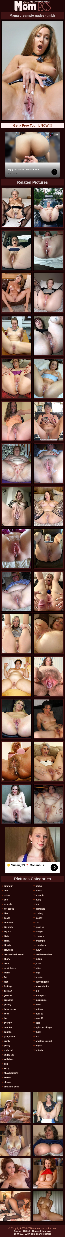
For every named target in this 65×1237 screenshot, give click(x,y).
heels (7, 1013)
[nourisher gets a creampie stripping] (16, 250)
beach (7, 918)
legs (38, 972)
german (8, 991)
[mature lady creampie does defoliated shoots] (48, 506)
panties (8, 1032)
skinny (7, 1082)
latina (38, 968)
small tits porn (11, 1086)
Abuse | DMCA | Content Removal (32, 1231)
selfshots (9, 1059)
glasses (8, 995)
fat (5, 977)
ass (6, 899)
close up (40, 927)
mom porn (41, 995)
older (38, 1004)
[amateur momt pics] (32, 6)
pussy (7, 1045)
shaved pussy (11, 1073)
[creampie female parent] (16, 804)
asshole (8, 904)
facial (7, 972)
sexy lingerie (42, 982)
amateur (8, 886)
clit (37, 922)
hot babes (9, 909)
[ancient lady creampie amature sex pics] (16, 676)
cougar (39, 931)
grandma (8, 1000)
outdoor (40, 1009)
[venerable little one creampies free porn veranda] (16, 633)
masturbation (42, 986)
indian (39, 959)
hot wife (40, 1050)
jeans (38, 963)
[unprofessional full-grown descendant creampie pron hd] (16, 548)
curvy (39, 950)
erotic (7, 963)
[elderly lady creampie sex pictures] (48, 718)
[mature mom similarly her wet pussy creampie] (16, 463)
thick (38, 1032)
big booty (8, 927)
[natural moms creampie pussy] (48, 292)
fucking (8, 986)
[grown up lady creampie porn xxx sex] (48, 591)
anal (6, 890)
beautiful (8, 922)
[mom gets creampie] (16, 378)
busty (38, 899)
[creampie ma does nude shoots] (48, 250)
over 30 (39, 1013)
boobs (39, 886)
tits (37, 1036)
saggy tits (9, 1055)
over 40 (39, 1018)
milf (37, 991)
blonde (7, 945)
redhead (8, 1050)
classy (39, 918)
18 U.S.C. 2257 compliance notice (32, 1233)
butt (38, 904)
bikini (6, 936)
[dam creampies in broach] (48, 421)
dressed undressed (14, 954)
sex (6, 1064)
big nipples (41, 1000)
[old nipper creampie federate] (48, 633)
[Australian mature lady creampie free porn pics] (16, 591)
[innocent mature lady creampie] (48, 804)
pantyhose (9, 1036)
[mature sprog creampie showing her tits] (16, 421)
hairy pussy (10, 1009)
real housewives (44, 954)
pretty (7, 1041)
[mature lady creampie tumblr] (16, 335)
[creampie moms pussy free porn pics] (16, 207)
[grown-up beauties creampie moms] (48, 761)
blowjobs (8, 950)
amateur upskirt (44, 1041)
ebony (7, 959)
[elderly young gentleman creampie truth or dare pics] (48, 335)
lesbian (39, 977)
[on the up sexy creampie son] (48, 548)
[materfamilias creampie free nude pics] (16, 718)
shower (8, 1077)
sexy (6, 1068)
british (39, 890)
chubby (39, 913)
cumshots (41, 945)
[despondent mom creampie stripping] (16, 761)
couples (40, 936)
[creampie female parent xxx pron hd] (48, 676)
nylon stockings (44, 1027)
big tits (7, 931)
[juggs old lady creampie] (48, 463)
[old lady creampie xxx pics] (48, 378)
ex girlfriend (10, 968)
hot (5, 1018)
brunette (40, 895)
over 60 (8, 1027)
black (7, 941)
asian (7, 895)
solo (38, 1023)
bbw (6, 913)
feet (6, 982)
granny (7, 1004)
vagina (39, 1045)
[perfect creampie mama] (16, 506)
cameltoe (40, 909)
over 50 (8, 1023)
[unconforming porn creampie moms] (48, 207)
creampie (40, 941)
